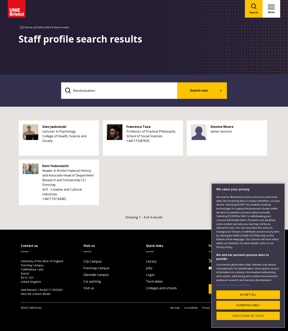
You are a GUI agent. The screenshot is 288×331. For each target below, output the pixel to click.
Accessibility (191, 307)
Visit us (88, 288)
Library (151, 261)
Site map (175, 307)
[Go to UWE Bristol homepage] (21, 27)
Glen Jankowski (54, 127)
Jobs (149, 268)
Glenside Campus (96, 275)
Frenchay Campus (96, 268)
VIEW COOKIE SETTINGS (248, 315)
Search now (199, 90)
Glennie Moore (222, 127)
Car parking (92, 281)
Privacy (206, 307)
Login (150, 275)
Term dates (154, 281)
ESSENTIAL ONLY (248, 305)
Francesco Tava (138, 127)
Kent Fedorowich (55, 166)
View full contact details (36, 294)
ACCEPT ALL (248, 294)
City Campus (92, 261)
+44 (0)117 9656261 (50, 290)
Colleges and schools (161, 288)
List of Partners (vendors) (233, 284)
